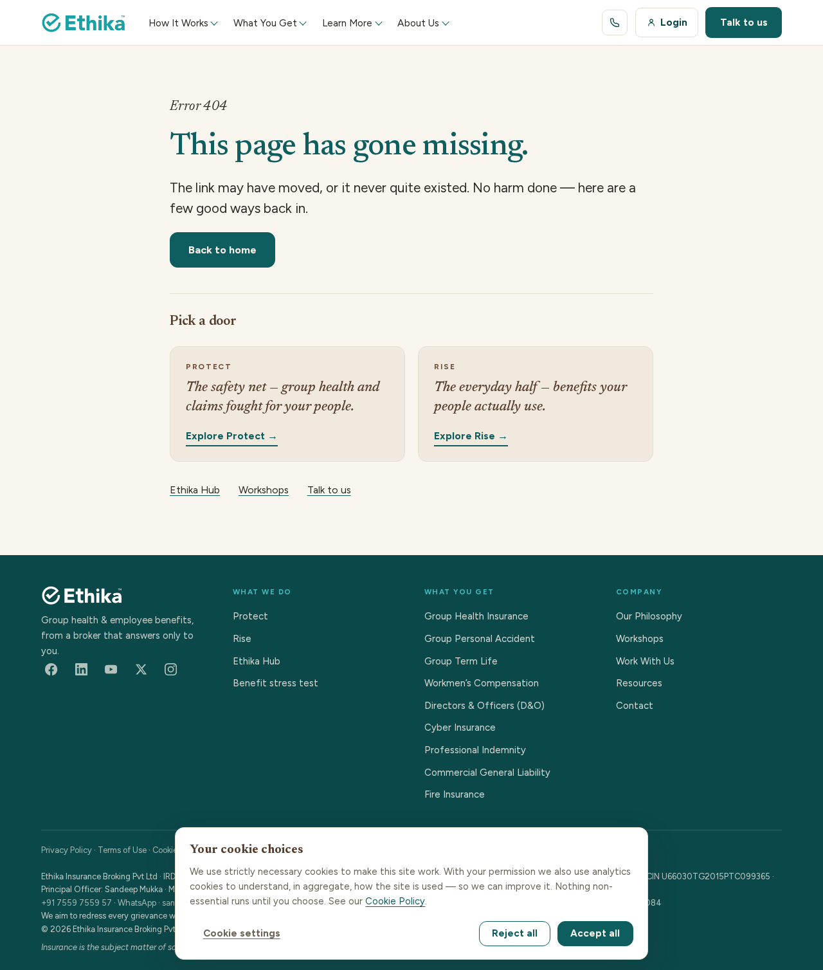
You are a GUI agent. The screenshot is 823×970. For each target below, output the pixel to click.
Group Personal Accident (479, 639)
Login (673, 22)
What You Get (265, 23)
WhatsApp (137, 903)
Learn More (347, 23)
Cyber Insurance (460, 727)
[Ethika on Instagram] (171, 669)
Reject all (515, 933)
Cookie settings (241, 933)
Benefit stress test (275, 683)
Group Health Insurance (476, 616)
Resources (639, 683)
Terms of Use (122, 850)
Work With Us (645, 661)
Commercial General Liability (487, 772)
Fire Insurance (454, 794)
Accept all (595, 933)
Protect (250, 616)
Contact (634, 705)
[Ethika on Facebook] (51, 669)
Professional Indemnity (475, 750)
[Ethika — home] (83, 22)
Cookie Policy (395, 901)
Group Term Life (461, 661)
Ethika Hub (195, 490)
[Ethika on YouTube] (111, 669)
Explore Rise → (471, 435)
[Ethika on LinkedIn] (81, 669)
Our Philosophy (649, 616)
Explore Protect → (232, 435)
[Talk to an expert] (615, 22)
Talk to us (744, 22)
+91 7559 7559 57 (76, 903)
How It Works (178, 23)
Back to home (222, 249)
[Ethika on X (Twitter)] (141, 669)
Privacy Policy (66, 850)
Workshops (264, 490)
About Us (418, 23)
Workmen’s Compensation (481, 683)
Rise (242, 639)
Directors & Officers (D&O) (484, 705)
